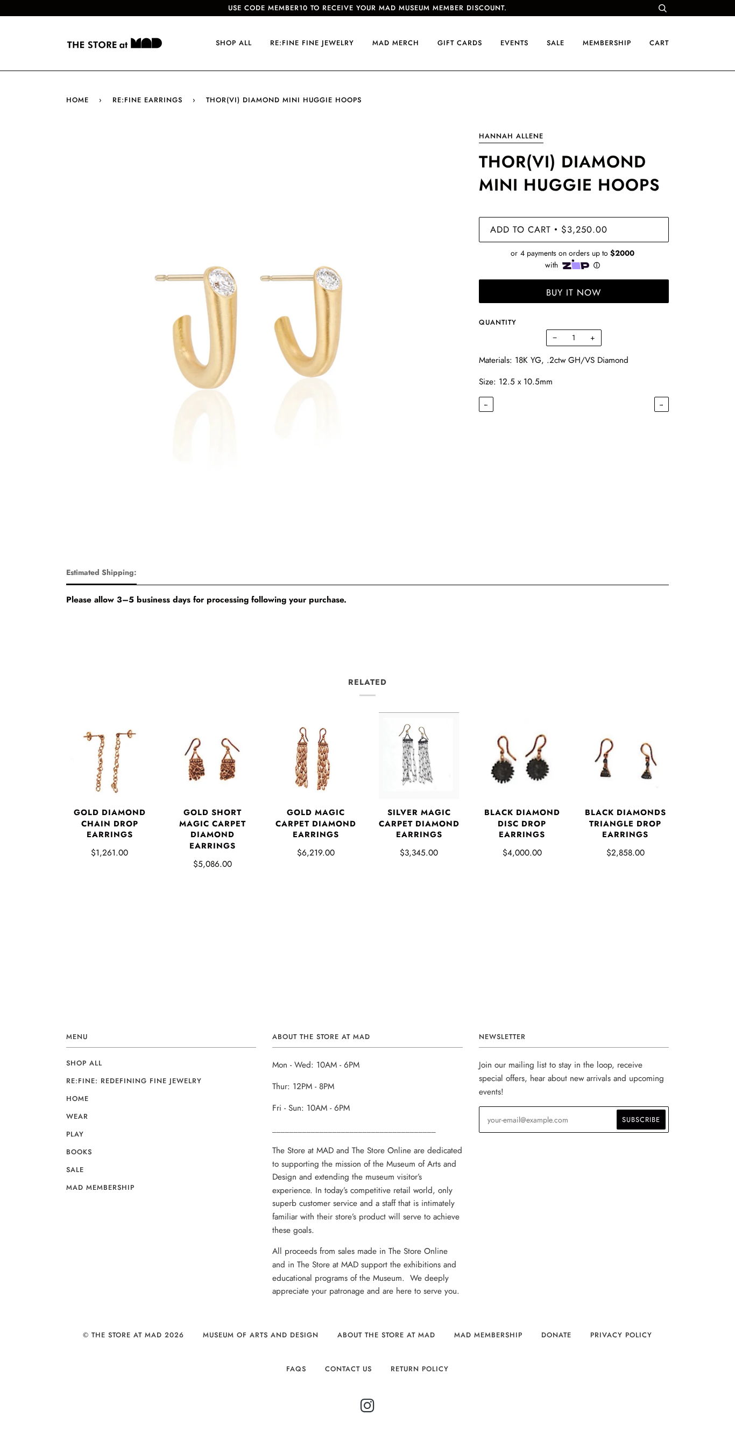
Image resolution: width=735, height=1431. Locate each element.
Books (79, 1152)
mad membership (100, 1187)
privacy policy (621, 1335)
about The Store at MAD (386, 1335)
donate (556, 1335)
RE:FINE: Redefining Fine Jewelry (134, 1081)
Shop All (84, 1063)
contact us (348, 1369)
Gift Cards (459, 43)
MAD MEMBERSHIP (488, 1335)
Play (75, 1134)
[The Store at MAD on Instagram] (368, 1409)
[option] (264, 327)
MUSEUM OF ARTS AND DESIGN (261, 1335)
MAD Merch (395, 43)
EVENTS (514, 43)
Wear (77, 1116)
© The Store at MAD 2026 (133, 1335)
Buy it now (573, 292)
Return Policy (420, 1369)
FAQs (296, 1369)
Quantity (498, 322)
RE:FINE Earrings (147, 100)
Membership (607, 43)
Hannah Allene (511, 136)
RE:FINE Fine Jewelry (312, 43)
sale (555, 43)
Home (77, 100)
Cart (659, 43)
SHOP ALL (234, 43)
